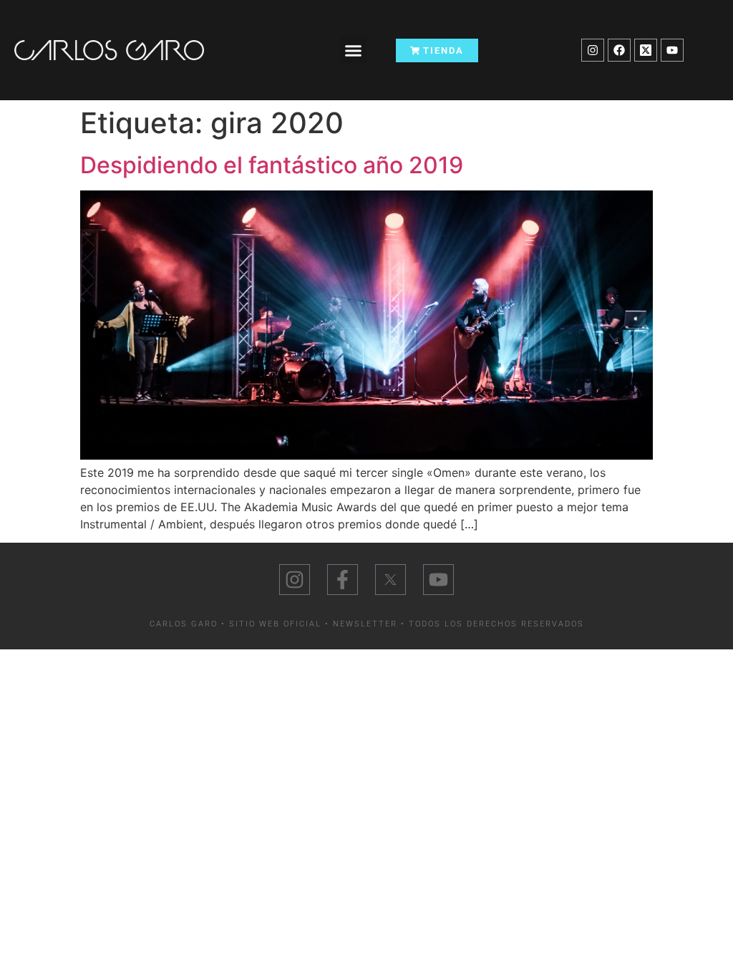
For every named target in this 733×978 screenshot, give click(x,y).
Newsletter (365, 624)
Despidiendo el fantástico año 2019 (271, 165)
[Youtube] (672, 50)
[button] (352, 50)
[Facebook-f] (342, 579)
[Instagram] (592, 50)
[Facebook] (619, 50)
